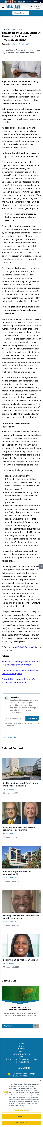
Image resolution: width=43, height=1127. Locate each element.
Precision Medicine (10, 737)
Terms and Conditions (21, 1054)
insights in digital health (23, 647)
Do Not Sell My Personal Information (21, 1059)
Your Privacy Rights (22, 1062)
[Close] (40, 1080)
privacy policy (11, 725)
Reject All (21, 1116)
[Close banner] (40, 2)
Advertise (21, 1046)
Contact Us (21, 1051)
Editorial (21, 1048)
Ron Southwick (11, 789)
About (21, 1043)
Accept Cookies (21, 1123)
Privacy (21, 1056)
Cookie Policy (19, 1106)
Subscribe (31, 718)
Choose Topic (19, 13)
